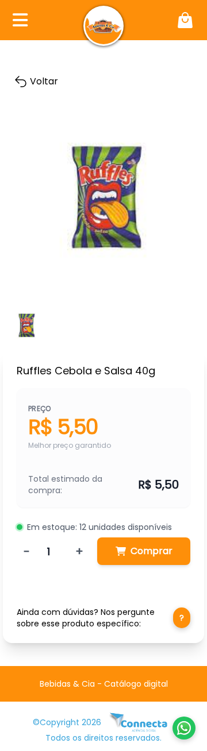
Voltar (44, 81)
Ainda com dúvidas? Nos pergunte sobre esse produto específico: (100, 617)
